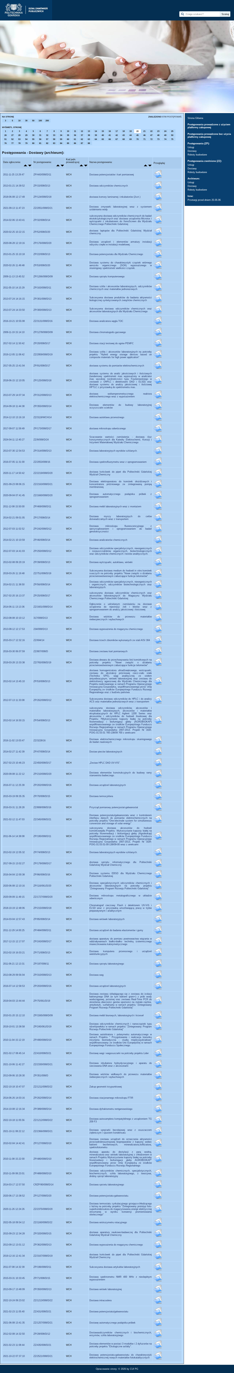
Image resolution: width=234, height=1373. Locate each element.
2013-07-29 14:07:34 (14, 395)
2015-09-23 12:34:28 (14, 1233)
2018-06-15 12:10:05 (14, 380)
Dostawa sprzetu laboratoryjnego (106, 1184)
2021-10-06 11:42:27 (13, 1064)
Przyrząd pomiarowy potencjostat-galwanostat (113, 807)
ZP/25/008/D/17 (41, 595)
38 (89, 135)
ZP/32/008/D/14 (41, 220)
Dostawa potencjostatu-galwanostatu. (109, 1195)
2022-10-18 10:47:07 (14, 1086)
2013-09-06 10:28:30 (14, 1075)
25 (172, 131)
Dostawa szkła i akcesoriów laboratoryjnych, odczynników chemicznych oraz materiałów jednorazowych (120, 287)
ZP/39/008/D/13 (41, 562)
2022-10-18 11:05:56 (13, 1120)
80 (33, 143)
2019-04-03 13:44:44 (14, 1000)
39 (96, 135)
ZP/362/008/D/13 (42, 1244)
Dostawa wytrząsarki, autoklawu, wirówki (111, 562)
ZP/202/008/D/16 (42, 785)
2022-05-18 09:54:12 (14, 1222)
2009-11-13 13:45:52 (13, 276)
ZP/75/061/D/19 (41, 1000)
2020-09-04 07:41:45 (14, 495)
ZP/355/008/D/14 (42, 406)
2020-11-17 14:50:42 (13, 473)
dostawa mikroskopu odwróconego (107, 428)
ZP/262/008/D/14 (42, 1097)
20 (137, 131)
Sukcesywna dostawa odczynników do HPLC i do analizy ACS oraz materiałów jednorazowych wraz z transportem (120, 700)
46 (144, 135)
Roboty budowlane (197, 154)
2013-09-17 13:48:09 (14, 1289)
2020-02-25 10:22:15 (14, 232)
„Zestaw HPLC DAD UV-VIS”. (104, 762)
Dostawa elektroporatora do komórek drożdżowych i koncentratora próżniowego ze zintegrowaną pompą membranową (120, 484)
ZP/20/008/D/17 (41, 343)
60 (68, 139)
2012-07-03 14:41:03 (14, 551)
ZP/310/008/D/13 (42, 974)
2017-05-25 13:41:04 (14, 365)
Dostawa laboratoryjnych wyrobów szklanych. (113, 450)
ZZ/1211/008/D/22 (42, 1086)
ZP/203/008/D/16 (42, 986)
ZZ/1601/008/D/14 (42, 606)
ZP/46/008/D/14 (41, 540)
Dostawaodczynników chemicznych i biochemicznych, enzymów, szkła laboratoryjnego (120, 1334)
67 (117, 139)
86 (75, 143)
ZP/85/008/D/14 (41, 919)
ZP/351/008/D (40, 1075)
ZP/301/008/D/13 (42, 298)
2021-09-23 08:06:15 (14, 484)
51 (5, 139)
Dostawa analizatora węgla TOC (106, 321)
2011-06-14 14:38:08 (13, 836)
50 (33, 120)
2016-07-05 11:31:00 (13, 462)
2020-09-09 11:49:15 (13, 896)
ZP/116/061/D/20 (42, 885)
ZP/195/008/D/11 (42, 836)
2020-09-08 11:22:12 (13, 774)
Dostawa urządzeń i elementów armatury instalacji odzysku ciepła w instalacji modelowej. (120, 243)
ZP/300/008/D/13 (42, 310)
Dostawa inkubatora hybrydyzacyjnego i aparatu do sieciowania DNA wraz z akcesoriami (120, 1064)
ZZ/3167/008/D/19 (42, 1255)
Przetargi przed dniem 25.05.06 (204, 200)
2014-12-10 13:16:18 (14, 417)
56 (40, 139)
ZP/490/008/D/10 (42, 1040)
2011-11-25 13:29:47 (13, 174)
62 (82, 139)
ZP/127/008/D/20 (42, 1195)
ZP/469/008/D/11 (42, 506)
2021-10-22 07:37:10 (14, 1356)
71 (144, 139)
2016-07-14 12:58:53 (14, 986)
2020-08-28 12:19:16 (14, 243)
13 (89, 131)
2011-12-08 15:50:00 (13, 506)
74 (165, 139)
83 (54, 143)
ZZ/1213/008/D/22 (42, 1300)
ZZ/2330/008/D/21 (42, 1064)
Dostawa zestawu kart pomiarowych (108, 651)
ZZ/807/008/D (40, 651)
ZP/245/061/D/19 (42, 1026)
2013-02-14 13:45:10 (14, 681)
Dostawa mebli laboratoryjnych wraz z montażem (115, 506)
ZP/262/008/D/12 (42, 700)
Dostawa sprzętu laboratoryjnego (106, 963)
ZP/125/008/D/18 (42, 380)
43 (123, 135)
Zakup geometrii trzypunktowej (105, 1086)
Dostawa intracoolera (100, 1300)
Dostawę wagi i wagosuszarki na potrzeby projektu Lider (119, 1053)
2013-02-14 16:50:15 (14, 720)
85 (68, 143)
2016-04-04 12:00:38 (14, 874)
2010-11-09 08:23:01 (13, 1173)
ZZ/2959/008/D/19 (42, 354)
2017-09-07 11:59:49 (13, 428)
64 (96, 139)
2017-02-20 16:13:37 (14, 595)
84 (61, 143)
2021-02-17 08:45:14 (14, 1053)
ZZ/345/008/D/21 (42, 819)
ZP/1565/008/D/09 (43, 1015)
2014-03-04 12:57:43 (14, 919)
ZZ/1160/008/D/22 (42, 1222)
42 (117, 135)
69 (130, 139)
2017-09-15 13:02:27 (14, 863)
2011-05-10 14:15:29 (13, 287)
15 (103, 131)
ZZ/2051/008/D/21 (42, 208)
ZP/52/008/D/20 (41, 232)
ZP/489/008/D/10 (42, 1173)
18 (123, 131)
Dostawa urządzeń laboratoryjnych (107, 785)
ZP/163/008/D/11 (42, 287)
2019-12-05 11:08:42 (13, 354)
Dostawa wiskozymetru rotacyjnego (108, 1222)
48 (158, 135)
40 (103, 135)
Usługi (191, 147)
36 (75, 135)
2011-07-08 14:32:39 (13, 1267)
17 (117, 131)
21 (144, 131)
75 (172, 139)
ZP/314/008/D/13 (42, 450)
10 (19, 120)
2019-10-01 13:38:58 (14, 1026)
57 (47, 139)
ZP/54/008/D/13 (41, 720)
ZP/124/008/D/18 (42, 196)
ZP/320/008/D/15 (42, 1233)
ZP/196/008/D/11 (42, 1267)
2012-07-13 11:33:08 (13, 700)
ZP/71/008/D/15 (41, 1278)
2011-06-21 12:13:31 (13, 963)
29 (26, 135)
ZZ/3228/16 (39, 740)
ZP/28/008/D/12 (41, 1333)
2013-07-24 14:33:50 (14, 310)
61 (75, 139)
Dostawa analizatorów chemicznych (108, 540)
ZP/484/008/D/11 (42, 930)
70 (137, 139)
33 (54, 135)
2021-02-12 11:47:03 (13, 819)
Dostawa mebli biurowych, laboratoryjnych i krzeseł (116, 1015)
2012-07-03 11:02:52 (13, 528)
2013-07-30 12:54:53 (14, 450)
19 (130, 131)
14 (96, 131)
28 (19, 135)
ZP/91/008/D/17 (41, 365)
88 (89, 143)
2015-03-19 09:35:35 (14, 796)
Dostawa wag (96, 974)
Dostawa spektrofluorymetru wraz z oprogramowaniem (118, 462)
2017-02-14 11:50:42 (13, 343)
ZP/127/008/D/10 (42, 1143)
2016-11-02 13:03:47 (13, 740)
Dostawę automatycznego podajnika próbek (112, 1322)
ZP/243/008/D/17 (42, 941)
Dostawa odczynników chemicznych (108, 185)
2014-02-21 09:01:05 (14, 517)
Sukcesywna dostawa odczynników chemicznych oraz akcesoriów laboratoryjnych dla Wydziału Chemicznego (120, 310)
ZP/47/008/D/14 (41, 751)
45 (137, 135)
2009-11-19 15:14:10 (13, 332)
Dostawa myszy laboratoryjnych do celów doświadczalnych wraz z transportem (120, 517)
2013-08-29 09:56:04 (14, 974)
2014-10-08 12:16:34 (14, 1109)
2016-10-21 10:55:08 (14, 321)
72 (151, 139)
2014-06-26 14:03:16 (14, 1097)
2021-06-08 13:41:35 (14, 1322)
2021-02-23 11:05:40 (13, 1311)
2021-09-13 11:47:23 (13, 208)
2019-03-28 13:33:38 (14, 662)
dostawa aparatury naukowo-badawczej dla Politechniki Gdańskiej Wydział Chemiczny (120, 1233)
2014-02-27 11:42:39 (13, 751)
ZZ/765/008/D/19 (42, 662)
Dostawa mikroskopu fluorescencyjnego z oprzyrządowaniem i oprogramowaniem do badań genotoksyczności (120, 529)
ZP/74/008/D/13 (41, 852)
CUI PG (134, 1369)
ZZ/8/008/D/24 (41, 439)
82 (47, 143)
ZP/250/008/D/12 (42, 551)
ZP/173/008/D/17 (42, 428)
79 (26, 143)
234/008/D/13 (40, 629)
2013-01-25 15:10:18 (14, 254)
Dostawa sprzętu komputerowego (106, 276)
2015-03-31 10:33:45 (14, 1278)
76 (5, 143)
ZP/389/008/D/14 (42, 1109)
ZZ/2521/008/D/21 (42, 1356)
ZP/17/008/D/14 (41, 517)
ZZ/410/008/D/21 (42, 1053)
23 (158, 131)
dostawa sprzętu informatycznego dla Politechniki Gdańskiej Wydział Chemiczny (120, 863)
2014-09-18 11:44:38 (13, 406)
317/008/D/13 (40, 618)
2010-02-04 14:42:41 (14, 1143)
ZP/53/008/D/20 (41, 265)
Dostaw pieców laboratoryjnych (105, 751)
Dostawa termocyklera (101, 796)
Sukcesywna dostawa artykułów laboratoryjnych (114, 1267)
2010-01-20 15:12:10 (14, 1015)
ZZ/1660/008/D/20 (42, 495)
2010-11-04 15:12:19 (13, 1040)
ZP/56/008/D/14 (41, 584)
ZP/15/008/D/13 (41, 185)
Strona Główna (195, 118)
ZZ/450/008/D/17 (42, 762)
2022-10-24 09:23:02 (14, 1300)
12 (82, 131)
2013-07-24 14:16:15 (14, 298)
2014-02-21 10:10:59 (14, 540)
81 (40, 143)
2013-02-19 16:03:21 (14, 952)
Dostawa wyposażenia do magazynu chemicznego (116, 629)
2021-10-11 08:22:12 (13, 1131)
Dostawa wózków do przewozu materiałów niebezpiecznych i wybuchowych (120, 618)
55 (33, 139)
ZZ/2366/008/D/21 (42, 1131)
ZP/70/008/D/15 (41, 796)
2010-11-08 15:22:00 (13, 1158)
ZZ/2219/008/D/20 (42, 473)
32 (47, 135)
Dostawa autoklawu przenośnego (106, 417)
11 (75, 131)
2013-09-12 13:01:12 (14, 1244)
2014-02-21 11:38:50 (13, 584)
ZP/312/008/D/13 (42, 395)
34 (61, 135)
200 (47, 120)
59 (61, 139)
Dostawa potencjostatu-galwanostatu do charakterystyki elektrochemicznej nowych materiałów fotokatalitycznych (120, 1356)
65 (103, 139)
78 (19, 143)
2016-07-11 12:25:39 (13, 785)
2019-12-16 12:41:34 (14, 1255)
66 (110, 139)
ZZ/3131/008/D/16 (42, 321)
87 (82, 143)
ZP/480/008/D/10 (42, 1158)
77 (12, 143)
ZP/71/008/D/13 (41, 952)
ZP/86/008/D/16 (41, 874)
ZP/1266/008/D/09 (43, 276)
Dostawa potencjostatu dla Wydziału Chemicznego (116, 254)
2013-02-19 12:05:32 (14, 852)
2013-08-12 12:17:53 (14, 629)
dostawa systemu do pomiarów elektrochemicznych (116, 365)
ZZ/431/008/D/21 (42, 1311)
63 (89, 139)
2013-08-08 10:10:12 (14, 618)
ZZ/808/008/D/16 (42, 807)
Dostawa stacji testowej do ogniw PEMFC (111, 343)
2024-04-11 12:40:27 (13, 439)
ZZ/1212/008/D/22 (42, 1120)
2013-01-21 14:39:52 (14, 185)
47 (151, 135)
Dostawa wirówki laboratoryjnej (105, 1289)
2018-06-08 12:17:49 (14, 196)
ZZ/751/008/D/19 (42, 573)
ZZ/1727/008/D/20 (42, 896)
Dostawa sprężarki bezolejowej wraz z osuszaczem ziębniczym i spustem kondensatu (120, 1131)
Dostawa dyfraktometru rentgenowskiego (110, 1109)
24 (165, 131)
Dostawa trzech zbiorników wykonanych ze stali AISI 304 (119, 640)
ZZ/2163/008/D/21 (42, 484)
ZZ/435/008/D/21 (42, 1345)
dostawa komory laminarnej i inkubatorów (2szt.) (114, 196)
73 (158, 139)
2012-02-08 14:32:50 (14, 1333)
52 (12, 139)
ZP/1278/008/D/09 (43, 332)
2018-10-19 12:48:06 (14, 908)
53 (19, 139)
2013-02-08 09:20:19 (14, 562)
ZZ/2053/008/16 (41, 462)
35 (68, 135)
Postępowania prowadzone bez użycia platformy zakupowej (209, 135)
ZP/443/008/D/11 (42, 174)
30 (26, 120)
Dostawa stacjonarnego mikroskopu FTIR (111, 1097)
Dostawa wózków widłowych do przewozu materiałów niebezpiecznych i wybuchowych (120, 1075)
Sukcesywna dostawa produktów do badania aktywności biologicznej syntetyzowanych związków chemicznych (120, 299)
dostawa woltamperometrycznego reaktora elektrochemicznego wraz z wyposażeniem (120, 395)
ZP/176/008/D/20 (42, 243)
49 (165, 135)
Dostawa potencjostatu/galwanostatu (108, 1311)
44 (130, 135)
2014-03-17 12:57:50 (14, 1184)
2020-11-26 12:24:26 (13, 1209)
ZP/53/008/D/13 (41, 681)
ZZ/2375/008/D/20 (42, 1209)
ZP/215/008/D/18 (42, 908)
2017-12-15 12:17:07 (14, 941)
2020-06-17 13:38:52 (14, 1195)
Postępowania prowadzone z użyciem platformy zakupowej (209, 126)
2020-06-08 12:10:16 (14, 885)
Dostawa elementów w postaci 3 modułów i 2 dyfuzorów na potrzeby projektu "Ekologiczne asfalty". (120, 1345)
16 (110, 131)
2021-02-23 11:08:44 (13, 1345)
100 (40, 120)
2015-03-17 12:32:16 (14, 640)
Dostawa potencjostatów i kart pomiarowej (111, 174)
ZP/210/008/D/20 (42, 774)
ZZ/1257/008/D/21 (42, 1322)
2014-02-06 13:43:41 (14, 220)
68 (123, 139)
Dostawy (192, 151)
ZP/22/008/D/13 (41, 254)
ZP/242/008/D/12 (42, 528)
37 (82, 135)
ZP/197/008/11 (41, 963)
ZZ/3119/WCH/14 (42, 417)
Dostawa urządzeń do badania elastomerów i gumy (116, 930)
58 (54, 139)
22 (151, 131)
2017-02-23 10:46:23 (14, 762)
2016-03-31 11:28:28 (13, 807)
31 (40, 135)
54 (26, 139)
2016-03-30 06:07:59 (14, 651)
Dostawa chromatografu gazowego (107, 332)
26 (5, 135)
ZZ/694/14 (38, 640)
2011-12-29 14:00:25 (13, 930)
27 (12, 135)
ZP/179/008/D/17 (42, 863)
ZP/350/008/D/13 (42, 1289)
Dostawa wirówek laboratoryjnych (106, 919)
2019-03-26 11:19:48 (13, 573)
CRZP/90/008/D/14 (43, 1184)
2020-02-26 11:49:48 (13, 265)
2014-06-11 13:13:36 (13, 606)
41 (110, 135)
